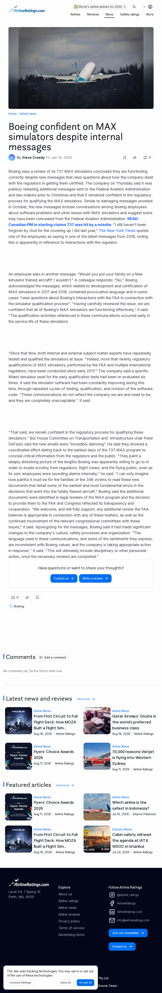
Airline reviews (69, 914)
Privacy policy (69, 921)
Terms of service (71, 928)
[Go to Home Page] (26, 11)
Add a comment (55, 657)
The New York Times (117, 230)
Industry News (122, 829)
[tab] (75, 14)
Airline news (28, 113)
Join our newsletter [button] (125, 933)
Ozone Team (107, 986)
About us (65, 894)
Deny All (66, 982)
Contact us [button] (61, 578)
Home (12, 113)
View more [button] (83, 699)
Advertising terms (71, 935)
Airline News (42, 711)
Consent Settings (20, 982)
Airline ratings (68, 901)
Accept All (85, 982)
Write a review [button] (92, 578)
